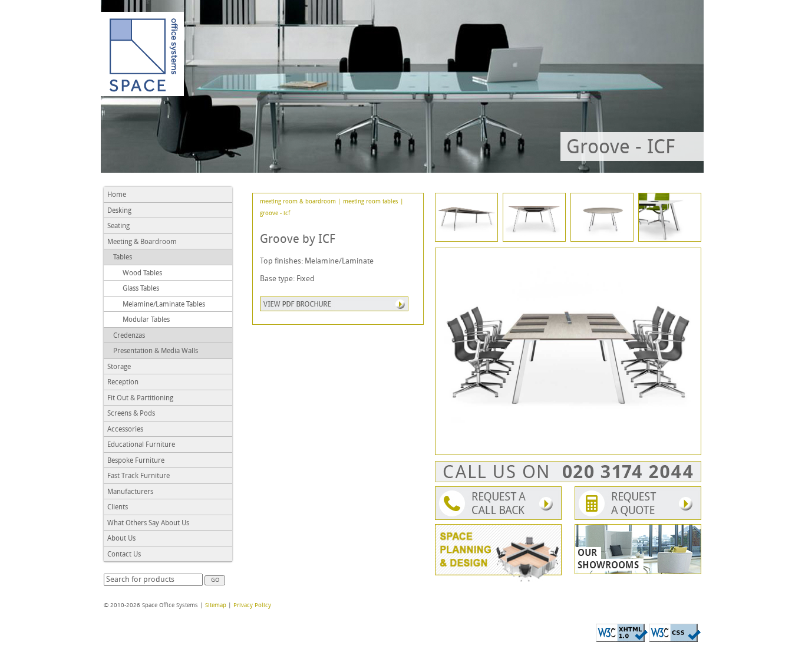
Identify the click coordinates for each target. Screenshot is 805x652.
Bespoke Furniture (135, 461)
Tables (122, 257)
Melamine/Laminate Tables (164, 304)
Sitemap (215, 605)
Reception (122, 382)
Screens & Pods (131, 413)
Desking (119, 211)
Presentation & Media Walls (155, 351)
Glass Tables (141, 288)
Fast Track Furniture (138, 476)
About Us (121, 538)
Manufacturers (130, 492)
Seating (118, 226)
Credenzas (129, 336)
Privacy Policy (252, 605)
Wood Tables (142, 273)
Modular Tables (146, 320)
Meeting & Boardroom (142, 242)
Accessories (125, 429)
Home (116, 195)
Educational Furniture (141, 445)
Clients (117, 507)
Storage (119, 367)
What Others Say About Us (148, 523)
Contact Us (124, 554)
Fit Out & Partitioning (140, 398)
